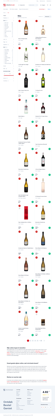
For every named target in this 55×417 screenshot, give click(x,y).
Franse (8, 381)
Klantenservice (29, 400)
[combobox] (47, 16)
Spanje (22, 40)
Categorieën (22, 5)
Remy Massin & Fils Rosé (23, 275)
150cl (36, 40)
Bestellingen (29, 392)
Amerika (38, 223)
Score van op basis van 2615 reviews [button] (10, 0)
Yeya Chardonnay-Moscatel (41, 144)
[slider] (4, 75)
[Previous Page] (25, 341)
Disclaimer (18, 408)
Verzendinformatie (30, 404)
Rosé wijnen (5, 9)
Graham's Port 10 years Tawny (41, 116)
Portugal (22, 92)
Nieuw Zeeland (23, 198)
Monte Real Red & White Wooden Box (40, 329)
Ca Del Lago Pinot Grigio (23, 64)
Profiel (28, 391)
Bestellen (29, 401)
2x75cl (36, 331)
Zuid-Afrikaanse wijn (15, 381)
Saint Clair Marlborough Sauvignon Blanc (23, 196)
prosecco (9, 354)
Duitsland (18, 394)
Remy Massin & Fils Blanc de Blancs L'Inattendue (42, 274)
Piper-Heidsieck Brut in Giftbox (24, 222)
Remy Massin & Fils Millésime (41, 302)
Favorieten (29, 395)
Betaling (28, 402)
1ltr (35, 92)
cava (37, 352)
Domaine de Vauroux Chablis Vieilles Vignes (24, 143)
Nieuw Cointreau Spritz (23, 9)
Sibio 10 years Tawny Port (23, 90)
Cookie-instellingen (19, 409)
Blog (17, 402)
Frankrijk (39, 40)
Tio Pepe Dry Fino (39, 90)
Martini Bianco (21, 116)
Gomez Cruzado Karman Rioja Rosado (23, 329)
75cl (19, 40)
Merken (17, 404)
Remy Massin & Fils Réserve (41, 248)
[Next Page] (44, 341)
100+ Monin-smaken (14, 9)
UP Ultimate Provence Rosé (41, 196)
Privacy (17, 406)
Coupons (29, 394)
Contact (17, 401)
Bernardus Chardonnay (40, 222)
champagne (40, 352)
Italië (21, 66)
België (17, 392)
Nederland (18, 391)
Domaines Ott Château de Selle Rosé (42, 64)
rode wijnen (37, 351)
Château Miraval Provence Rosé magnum (40, 38)
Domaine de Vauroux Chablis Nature (25, 248)
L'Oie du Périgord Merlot (40, 169)
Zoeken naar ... (32, 5)
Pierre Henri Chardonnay (23, 169)
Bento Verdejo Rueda (22, 38)
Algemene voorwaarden (20, 405)
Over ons (18, 400)
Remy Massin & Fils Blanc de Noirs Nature (24, 302)
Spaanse (45, 380)
